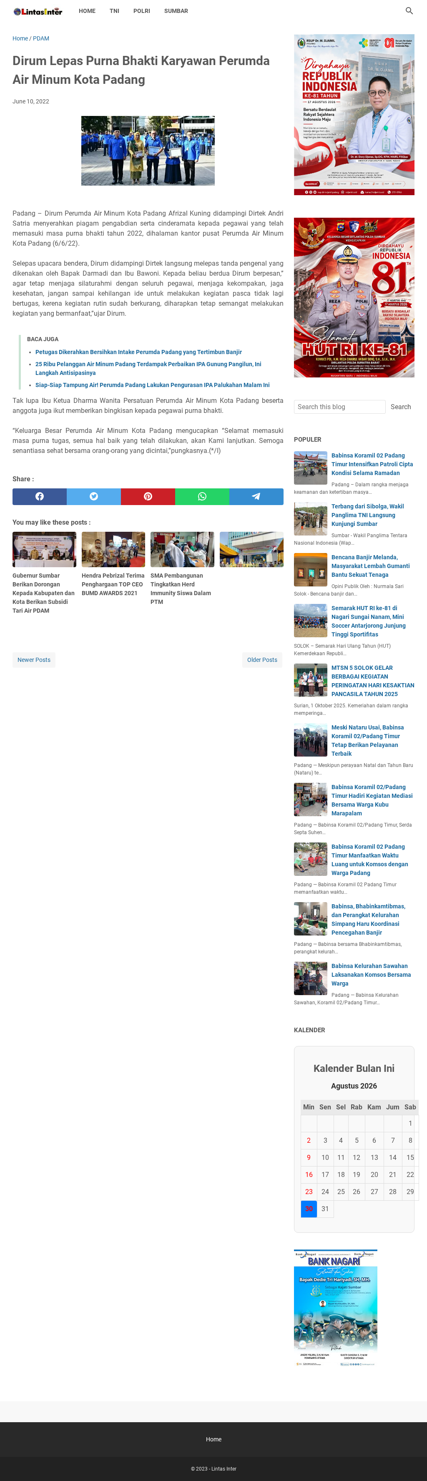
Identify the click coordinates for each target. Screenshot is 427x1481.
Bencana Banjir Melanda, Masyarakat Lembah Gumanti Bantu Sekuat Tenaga (371, 566)
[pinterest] (148, 496)
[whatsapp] (202, 496)
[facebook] (40, 496)
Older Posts (262, 659)
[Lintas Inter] (38, 11)
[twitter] (94, 496)
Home (87, 11)
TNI (114, 11)
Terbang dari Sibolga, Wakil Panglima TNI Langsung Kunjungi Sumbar (368, 515)
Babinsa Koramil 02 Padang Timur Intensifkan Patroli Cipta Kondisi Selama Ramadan (372, 464)
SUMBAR (176, 11)
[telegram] (256, 496)
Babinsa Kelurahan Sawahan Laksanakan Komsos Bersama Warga (371, 975)
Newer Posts (34, 659)
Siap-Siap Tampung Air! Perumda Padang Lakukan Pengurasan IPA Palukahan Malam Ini (152, 385)
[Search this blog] (409, 11)
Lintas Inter (223, 1469)
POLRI (141, 11)
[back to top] (410, 1462)
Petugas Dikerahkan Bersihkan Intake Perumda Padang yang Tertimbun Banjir (138, 352)
